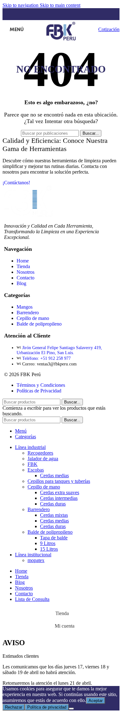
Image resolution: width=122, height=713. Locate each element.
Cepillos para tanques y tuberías (59, 481)
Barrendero (39, 509)
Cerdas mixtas (54, 515)
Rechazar (13, 707)
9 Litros (47, 543)
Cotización (108, 29)
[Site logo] (61, 40)
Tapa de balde (54, 537)
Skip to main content (60, 5)
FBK (33, 464)
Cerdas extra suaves (59, 492)
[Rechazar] (71, 709)
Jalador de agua (43, 458)
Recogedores (40, 453)
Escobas (36, 470)
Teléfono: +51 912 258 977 (46, 358)
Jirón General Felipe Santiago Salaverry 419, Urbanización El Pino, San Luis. (59, 350)
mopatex (36, 560)
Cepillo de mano (44, 486)
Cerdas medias (54, 475)
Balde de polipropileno (50, 532)
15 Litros (49, 549)
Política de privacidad (46, 707)
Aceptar (96, 700)
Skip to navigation (21, 5)
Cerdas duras (53, 503)
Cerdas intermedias (59, 498)
